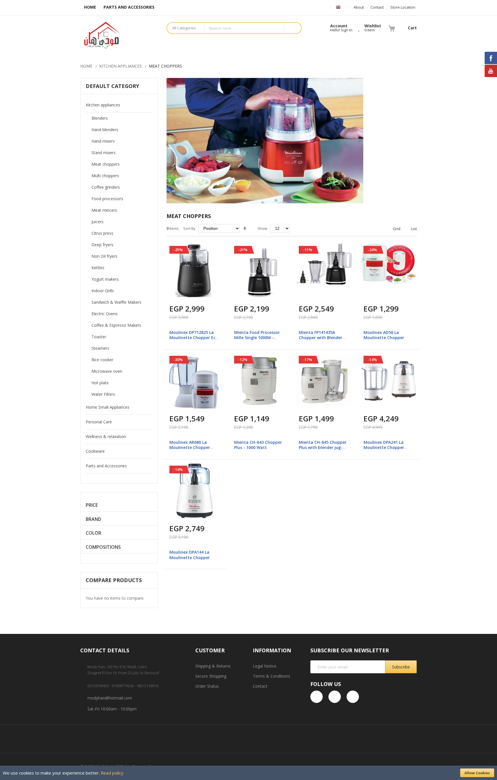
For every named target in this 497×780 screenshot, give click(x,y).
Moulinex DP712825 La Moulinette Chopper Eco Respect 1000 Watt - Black (193, 340)
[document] (248, 772)
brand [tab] (93, 519)
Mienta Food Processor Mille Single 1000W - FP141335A (257, 337)
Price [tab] (92, 505)
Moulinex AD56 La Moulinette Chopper (384, 335)
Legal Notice (264, 666)
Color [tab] (93, 533)
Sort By (189, 228)
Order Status (207, 686)
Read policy (112, 773)
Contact (377, 7)
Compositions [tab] (103, 547)
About (358, 7)
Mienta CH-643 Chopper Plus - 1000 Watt (258, 444)
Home (86, 66)
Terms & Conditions (271, 676)
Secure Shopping (210, 676)
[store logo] (119, 35)
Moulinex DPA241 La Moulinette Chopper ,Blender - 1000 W (384, 447)
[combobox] (244, 28)
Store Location (402, 7)
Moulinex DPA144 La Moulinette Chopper (189, 554)
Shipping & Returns (213, 666)
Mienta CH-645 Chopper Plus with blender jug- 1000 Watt (323, 447)
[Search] (292, 28)
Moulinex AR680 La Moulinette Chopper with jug (189, 447)
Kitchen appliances (120, 66)
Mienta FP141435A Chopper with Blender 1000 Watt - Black (320, 337)
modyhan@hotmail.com (109, 698)
